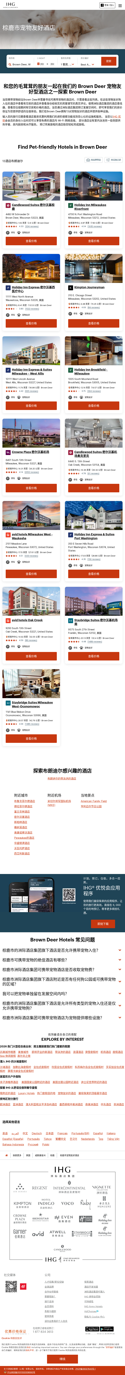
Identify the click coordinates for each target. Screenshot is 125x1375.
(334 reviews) (32, 226)
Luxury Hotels (26, 1093)
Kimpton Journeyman (89, 287)
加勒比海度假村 (22, 1067)
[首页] (6, 1155)
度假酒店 (118, 1052)
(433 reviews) (31, 556)
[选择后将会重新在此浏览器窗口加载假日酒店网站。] (104, 1217)
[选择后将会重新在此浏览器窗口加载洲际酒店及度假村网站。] (69, 1187)
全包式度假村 (41, 1067)
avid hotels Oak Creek (27, 620)
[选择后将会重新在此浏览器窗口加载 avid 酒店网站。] (38, 1232)
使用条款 (49, 1316)
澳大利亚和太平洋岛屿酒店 (41, 1104)
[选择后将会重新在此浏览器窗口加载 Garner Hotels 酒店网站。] (20, 1232)
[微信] (11, 1286)
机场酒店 (106, 1052)
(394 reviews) (94, 391)
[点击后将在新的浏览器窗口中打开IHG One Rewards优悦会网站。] (63, 1259)
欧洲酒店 (5, 1104)
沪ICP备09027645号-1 (85, 1368)
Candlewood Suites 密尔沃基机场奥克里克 (95, 454)
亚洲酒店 (18, 1104)
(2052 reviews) (32, 472)
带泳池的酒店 (63, 1052)
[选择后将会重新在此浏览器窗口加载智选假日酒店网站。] (85, 1217)
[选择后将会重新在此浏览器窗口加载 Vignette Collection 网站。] (102, 1186)
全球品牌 (49, 1286)
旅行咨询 (49, 1301)
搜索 (108, 61)
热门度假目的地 (46, 1093)
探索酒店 (88, 1281)
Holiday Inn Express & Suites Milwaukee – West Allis (32, 371)
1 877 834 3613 (43, 1331)
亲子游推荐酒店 (9, 1082)
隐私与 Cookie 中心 (94, 1316)
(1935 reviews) (95, 226)
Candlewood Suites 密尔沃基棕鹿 (33, 207)
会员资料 (49, 1306)
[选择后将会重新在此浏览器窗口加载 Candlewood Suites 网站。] (62, 1247)
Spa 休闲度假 (8, 1056)
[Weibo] (23, 1286)
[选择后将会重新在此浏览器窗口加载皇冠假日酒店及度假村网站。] (20, 1217)
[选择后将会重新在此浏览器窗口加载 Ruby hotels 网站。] (86, 1203)
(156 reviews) (93, 559)
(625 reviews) (31, 391)
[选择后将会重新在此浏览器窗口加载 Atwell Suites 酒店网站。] (58, 1232)
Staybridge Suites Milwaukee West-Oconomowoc (32, 704)
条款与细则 (50, 1311)
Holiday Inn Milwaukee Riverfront (90, 207)
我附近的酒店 (8, 1093)
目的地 (11, 58)
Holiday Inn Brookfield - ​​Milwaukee (91, 371)
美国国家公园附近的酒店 (35, 1082)
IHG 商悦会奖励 (92, 1296)
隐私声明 (30, 1349)
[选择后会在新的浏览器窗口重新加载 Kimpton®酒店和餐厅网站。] (22, 1203)
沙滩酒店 (5, 1067)
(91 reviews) (93, 473)
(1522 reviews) (32, 308)
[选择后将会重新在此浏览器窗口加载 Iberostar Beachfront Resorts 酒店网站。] (41, 1217)
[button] (120, 5)
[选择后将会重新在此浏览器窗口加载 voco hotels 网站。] (67, 1203)
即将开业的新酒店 (42, 1052)
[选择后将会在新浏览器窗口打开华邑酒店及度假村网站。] (104, 1203)
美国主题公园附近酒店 (66, 1082)
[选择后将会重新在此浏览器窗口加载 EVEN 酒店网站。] (64, 1217)
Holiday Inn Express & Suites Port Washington (94, 536)
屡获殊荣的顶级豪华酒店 (92, 1093)
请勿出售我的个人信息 (56, 1321)
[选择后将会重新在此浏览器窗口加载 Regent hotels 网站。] (39, 1187)
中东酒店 (106, 1104)
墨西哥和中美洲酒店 (71, 1104)
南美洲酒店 (91, 1104)
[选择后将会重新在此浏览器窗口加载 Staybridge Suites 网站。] (82, 1232)
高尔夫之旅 (23, 1056)
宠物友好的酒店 (67, 1093)
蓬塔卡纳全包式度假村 (21, 1071)
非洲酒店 (119, 1104)
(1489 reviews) (95, 641)
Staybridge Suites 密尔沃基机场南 (96, 622)
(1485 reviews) (32, 724)
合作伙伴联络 (51, 1291)
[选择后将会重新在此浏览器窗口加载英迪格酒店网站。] (46, 1203)
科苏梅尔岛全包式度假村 (89, 1067)
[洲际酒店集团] (10, 5)
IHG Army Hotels (93, 1306)
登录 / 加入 (109, 5)
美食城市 (23, 1052)
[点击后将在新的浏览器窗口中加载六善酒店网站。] (20, 1187)
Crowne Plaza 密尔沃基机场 (30, 452)
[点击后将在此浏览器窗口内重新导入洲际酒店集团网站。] (62, 1172)
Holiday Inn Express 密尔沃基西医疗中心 (33, 289)
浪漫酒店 (78, 1052)
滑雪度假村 (91, 1052)
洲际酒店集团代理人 (94, 1291)
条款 (29, 1347)
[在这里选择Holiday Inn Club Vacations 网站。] (104, 1232)
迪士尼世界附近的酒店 (94, 1082)
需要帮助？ (50, 1296)
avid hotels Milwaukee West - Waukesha (32, 536)
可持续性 (88, 1301)
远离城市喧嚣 (8, 1052)
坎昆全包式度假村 (62, 1067)
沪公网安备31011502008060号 (21, 1372)
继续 (62, 1358)
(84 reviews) (94, 307)
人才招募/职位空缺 (54, 1281)
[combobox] (21, 64)
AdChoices (90, 1311)
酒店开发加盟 (91, 1286)
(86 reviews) (31, 640)
